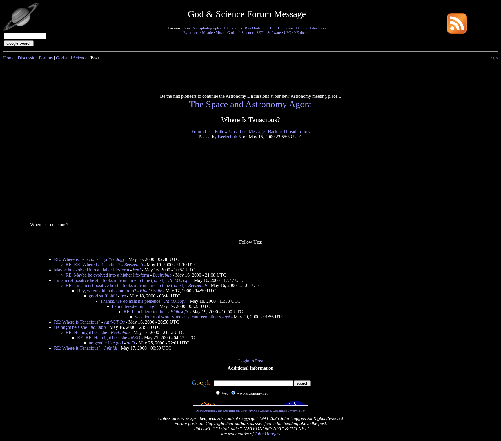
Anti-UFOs (114, 322)
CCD (271, 28)
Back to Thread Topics (289, 131)
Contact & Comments (273, 410)
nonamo (98, 327)
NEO (135, 337)
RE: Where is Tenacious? (77, 259)
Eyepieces (191, 32)
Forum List (201, 131)
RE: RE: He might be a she (102, 337)
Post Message (252, 131)
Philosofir (179, 311)
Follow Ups (226, 131)
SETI (260, 32)
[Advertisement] (250, 74)
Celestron (285, 28)
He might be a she (70, 327)
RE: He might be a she (86, 332)
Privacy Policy (296, 410)
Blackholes (233, 28)
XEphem (301, 32)
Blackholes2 (254, 28)
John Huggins (267, 433)
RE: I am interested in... (145, 311)
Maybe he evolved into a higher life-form (91, 269)
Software (274, 32)
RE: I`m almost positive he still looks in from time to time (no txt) (125, 285)
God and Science (240, 32)
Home (8, 57)
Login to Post (250, 360)
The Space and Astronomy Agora (250, 104)
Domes (301, 28)
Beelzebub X (230, 136)
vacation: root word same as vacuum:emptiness (178, 316)
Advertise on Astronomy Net (240, 410)
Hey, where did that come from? (106, 290)
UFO (287, 32)
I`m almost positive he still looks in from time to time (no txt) (109, 280)
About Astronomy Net (209, 410)
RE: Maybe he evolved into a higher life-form (107, 275)
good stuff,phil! (103, 295)
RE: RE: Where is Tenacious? (93, 264)
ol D (131, 342)
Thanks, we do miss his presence (130, 301)
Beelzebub (133, 264)
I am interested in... (129, 306)
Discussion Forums (35, 57)
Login (493, 58)
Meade (207, 32)
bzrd (137, 269)
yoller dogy (114, 259)
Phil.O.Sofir (179, 280)
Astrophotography (207, 28)
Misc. (220, 32)
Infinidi (110, 348)
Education (318, 28)
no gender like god (106, 342)
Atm (186, 28)
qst (123, 295)
